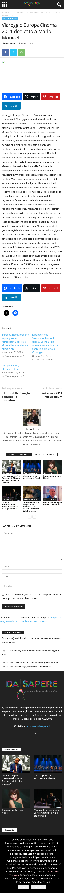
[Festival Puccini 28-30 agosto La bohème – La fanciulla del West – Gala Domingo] (32, 493)
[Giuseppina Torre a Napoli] (52, 467)
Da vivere (7, 499)
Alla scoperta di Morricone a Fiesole (32, 477)
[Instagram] (35, 733)
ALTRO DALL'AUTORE (45, 454)
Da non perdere (16, 12)
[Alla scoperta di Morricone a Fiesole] (32, 467)
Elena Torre (9, 43)
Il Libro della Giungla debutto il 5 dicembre (16, 396)
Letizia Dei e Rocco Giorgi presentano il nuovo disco (26, 666)
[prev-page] (30, 517)
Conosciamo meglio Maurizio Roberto (52, 503)
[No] (59, 864)
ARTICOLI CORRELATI (19, 454)
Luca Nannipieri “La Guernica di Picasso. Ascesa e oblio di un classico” (11, 479)
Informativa (39, 887)
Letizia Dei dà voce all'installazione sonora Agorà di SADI (28, 663)
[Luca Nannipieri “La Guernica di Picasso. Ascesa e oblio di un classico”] (11, 467)
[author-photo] (32, 417)
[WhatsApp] (21, 52)
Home (4, 12)
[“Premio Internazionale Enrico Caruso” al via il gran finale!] (11, 493)
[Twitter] (13, 52)
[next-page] (34, 517)
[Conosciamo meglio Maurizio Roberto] (52, 493)
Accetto (23, 887)
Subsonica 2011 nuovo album (52, 394)
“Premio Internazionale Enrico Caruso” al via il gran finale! (10, 505)
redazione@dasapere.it (38, 726)
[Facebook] (5, 52)
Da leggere (7, 473)
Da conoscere (50, 499)
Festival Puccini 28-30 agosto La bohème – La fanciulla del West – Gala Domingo (31, 506)
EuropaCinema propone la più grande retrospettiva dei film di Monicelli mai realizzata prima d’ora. (15, 341)
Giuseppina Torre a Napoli (52, 477)
